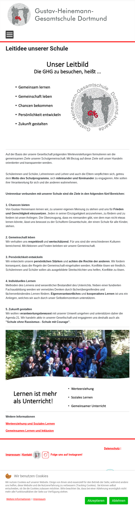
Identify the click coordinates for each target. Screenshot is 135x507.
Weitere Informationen (18, 499)
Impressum (13, 454)
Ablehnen (118, 500)
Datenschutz (112, 448)
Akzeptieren (96, 500)
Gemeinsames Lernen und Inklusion (30, 430)
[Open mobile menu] (10, 35)
